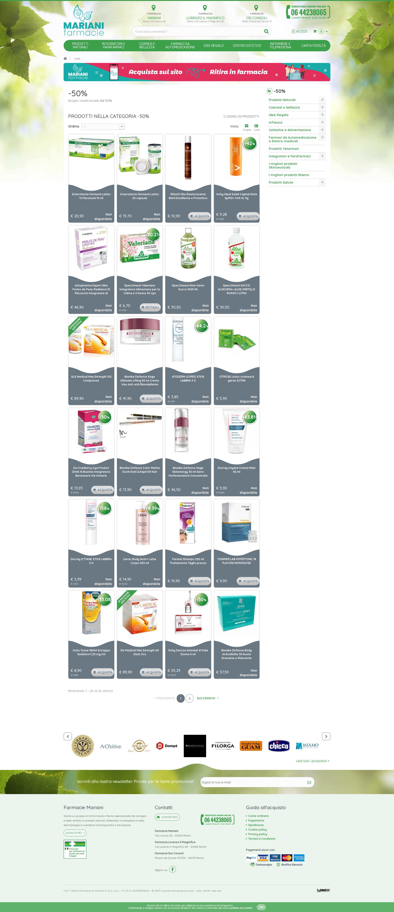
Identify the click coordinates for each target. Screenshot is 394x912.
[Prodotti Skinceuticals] (198, 746)
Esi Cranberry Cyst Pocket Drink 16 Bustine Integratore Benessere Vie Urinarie (91, 471)
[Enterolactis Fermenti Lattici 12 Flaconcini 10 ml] (91, 157)
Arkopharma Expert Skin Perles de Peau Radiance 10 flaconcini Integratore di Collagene (91, 290)
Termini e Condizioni (261, 838)
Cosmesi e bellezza (284, 107)
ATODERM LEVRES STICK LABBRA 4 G (188, 378)
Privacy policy (257, 834)
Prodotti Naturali (282, 100)
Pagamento (256, 820)
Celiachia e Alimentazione (290, 130)
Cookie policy (257, 829)
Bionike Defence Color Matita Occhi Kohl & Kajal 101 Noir (140, 469)
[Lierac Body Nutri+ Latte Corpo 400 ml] (140, 522)
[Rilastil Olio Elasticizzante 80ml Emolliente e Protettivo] (188, 157)
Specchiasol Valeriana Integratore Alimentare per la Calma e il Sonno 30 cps (139, 289)
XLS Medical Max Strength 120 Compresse (91, 378)
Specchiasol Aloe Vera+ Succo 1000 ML (188, 287)
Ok (261, 907)
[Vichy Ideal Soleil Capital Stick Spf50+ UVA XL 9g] (237, 157)
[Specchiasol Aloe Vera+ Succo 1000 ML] (188, 248)
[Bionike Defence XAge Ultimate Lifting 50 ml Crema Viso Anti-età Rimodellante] (140, 339)
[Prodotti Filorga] (226, 746)
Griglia (247, 129)
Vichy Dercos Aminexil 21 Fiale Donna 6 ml (188, 652)
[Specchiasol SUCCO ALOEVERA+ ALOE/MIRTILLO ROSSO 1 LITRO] (237, 248)
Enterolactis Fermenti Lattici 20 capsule (139, 196)
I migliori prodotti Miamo (289, 175)
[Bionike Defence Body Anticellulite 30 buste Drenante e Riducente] (237, 613)
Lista (257, 129)
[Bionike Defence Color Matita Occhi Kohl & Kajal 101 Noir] (140, 431)
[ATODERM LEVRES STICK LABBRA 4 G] (188, 339)
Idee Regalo (278, 115)
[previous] (68, 736)
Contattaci (169, 817)
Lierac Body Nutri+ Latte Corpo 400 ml (139, 561)
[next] (326, 736)
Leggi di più (74, 832)
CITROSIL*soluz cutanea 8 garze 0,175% (236, 378)
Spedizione (256, 825)
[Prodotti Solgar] (142, 746)
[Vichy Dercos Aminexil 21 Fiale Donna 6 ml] (188, 613)
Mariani (154, 18)
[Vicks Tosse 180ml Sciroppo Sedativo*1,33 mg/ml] (91, 613)
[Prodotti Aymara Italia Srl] (86, 746)
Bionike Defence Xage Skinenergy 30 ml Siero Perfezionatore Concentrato (188, 471)
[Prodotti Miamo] (310, 746)
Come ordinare (258, 816)
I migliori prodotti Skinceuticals (283, 165)
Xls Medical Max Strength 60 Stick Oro (139, 652)
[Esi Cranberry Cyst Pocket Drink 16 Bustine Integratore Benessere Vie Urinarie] (91, 431)
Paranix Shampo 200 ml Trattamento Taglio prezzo (188, 561)
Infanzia (275, 122)
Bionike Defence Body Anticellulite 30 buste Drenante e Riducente (236, 654)
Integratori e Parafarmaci (290, 156)
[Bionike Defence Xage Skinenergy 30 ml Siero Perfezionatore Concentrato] (188, 431)
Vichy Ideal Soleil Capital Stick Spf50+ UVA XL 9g (236, 196)
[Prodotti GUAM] (254, 746)
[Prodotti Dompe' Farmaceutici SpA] (170, 746)
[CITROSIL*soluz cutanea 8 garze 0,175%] (237, 339)
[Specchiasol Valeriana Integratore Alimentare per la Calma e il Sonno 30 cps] (140, 248)
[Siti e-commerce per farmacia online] (323, 891)
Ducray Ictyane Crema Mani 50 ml (236, 469)
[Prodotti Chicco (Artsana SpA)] (282, 746)
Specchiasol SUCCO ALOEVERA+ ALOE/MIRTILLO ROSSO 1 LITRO (236, 289)
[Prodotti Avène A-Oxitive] (114, 746)
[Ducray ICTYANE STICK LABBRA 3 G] (91, 522)
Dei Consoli (256, 18)
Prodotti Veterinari (284, 149)
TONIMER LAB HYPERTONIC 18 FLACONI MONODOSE (236, 561)
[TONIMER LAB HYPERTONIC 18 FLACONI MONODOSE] (237, 522)
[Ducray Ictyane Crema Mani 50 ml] (237, 431)
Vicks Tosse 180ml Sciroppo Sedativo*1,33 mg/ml (91, 652)
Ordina (73, 126)
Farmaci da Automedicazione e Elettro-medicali (292, 139)
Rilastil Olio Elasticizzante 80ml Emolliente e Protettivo (188, 196)
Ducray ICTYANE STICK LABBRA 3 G (91, 561)
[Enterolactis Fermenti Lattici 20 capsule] (140, 157)
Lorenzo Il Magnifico (206, 18)
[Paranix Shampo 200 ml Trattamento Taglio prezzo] (188, 522)
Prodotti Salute (281, 182)
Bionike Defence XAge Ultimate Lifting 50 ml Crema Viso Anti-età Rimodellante (139, 380)
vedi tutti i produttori (312, 761)
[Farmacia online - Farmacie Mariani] (94, 20)
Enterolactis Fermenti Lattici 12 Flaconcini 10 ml (91, 196)
